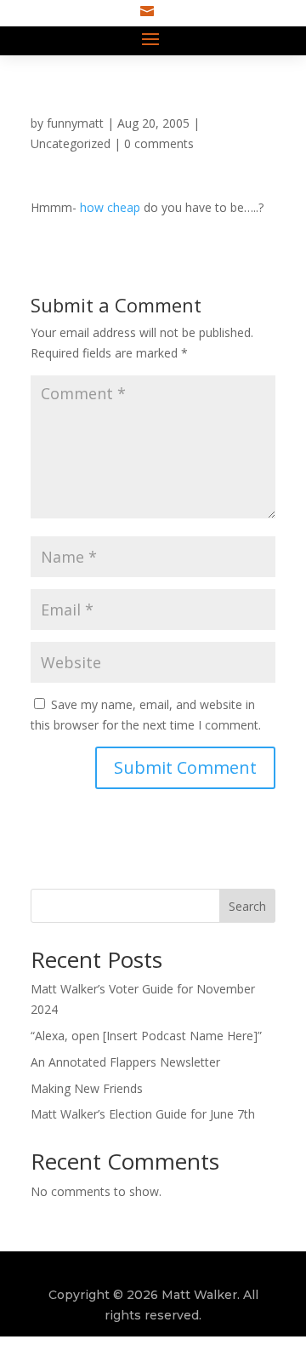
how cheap (110, 207)
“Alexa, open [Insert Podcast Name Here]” (146, 1035)
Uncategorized (70, 143)
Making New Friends (87, 1088)
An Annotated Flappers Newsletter (125, 1062)
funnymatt (75, 123)
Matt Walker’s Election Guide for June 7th (143, 1114)
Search (247, 906)
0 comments (159, 143)
